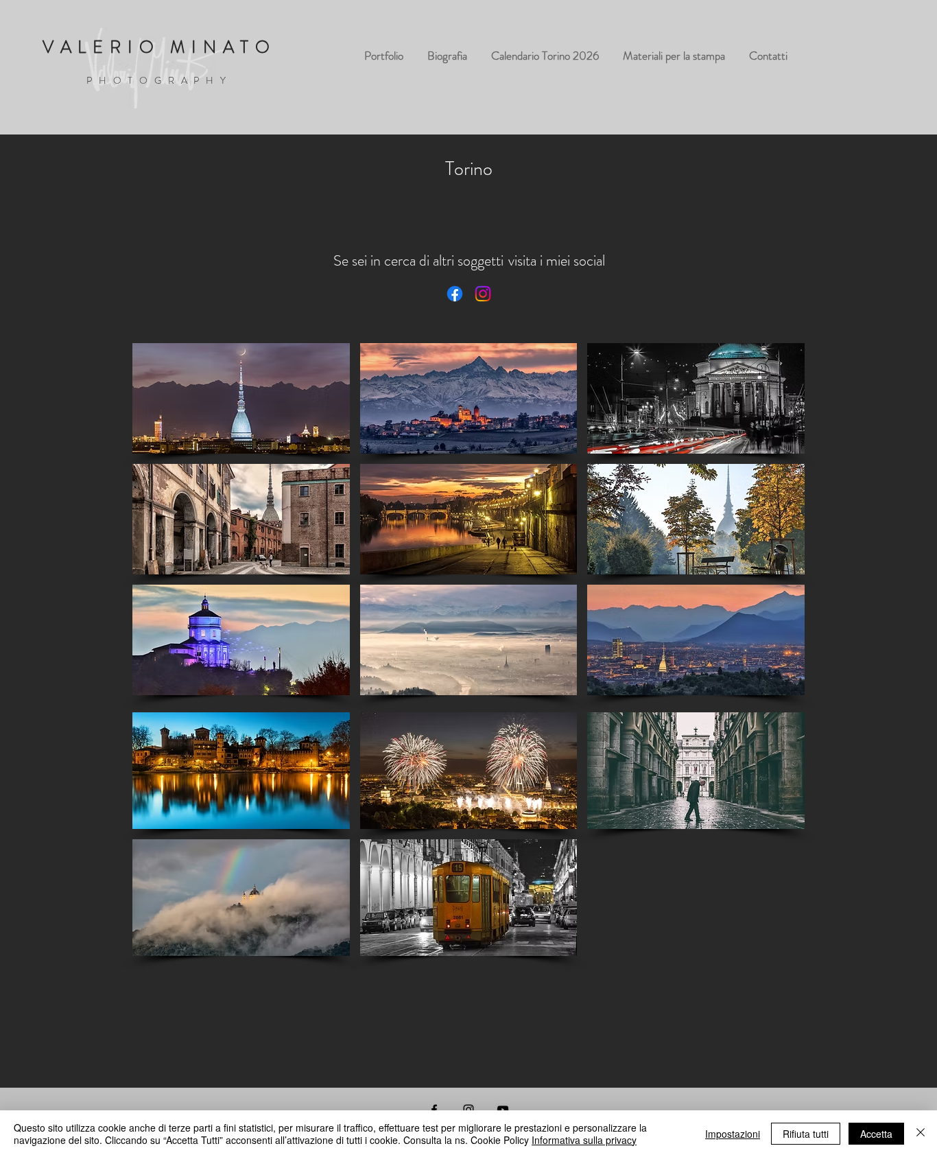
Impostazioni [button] (732, 1134)
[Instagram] (483, 293)
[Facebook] (454, 293)
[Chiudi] (920, 1133)
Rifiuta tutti (806, 1134)
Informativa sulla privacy (584, 1140)
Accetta (876, 1134)
